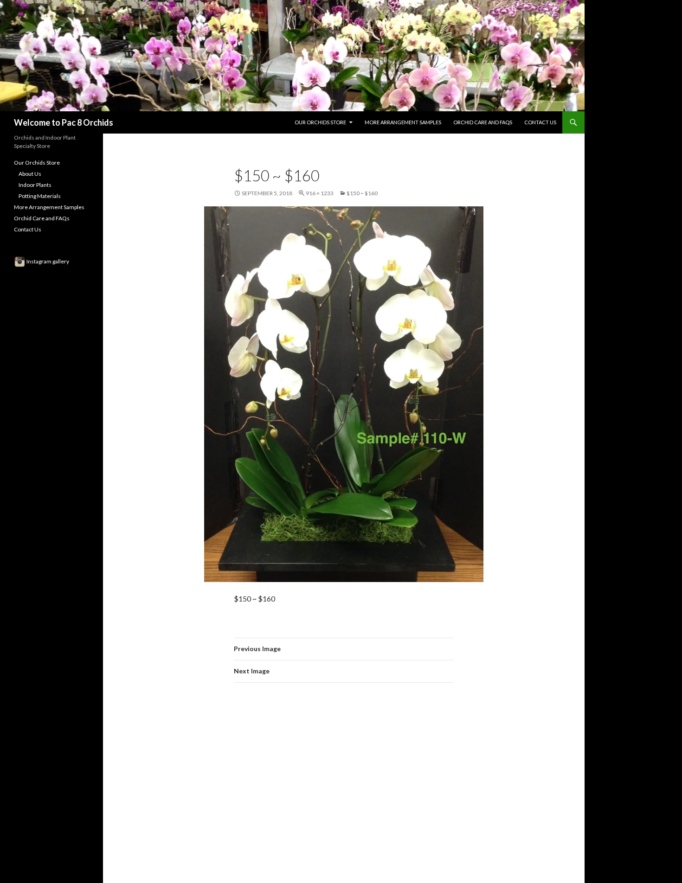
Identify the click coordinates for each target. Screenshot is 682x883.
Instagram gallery (47, 261)
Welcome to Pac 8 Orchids (63, 122)
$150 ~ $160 (362, 193)
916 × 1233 (320, 193)
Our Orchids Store (320, 122)
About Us (30, 173)
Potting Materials (40, 195)
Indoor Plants (35, 184)
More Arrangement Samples (403, 122)
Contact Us (540, 122)
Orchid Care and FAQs (482, 122)
